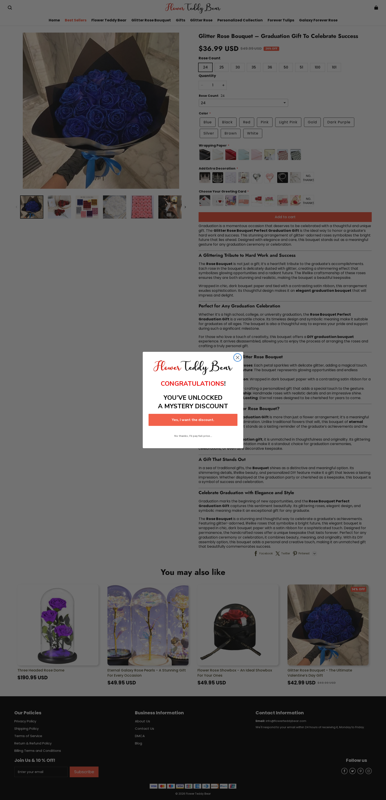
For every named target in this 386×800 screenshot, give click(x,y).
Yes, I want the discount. (193, 419)
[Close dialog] (237, 357)
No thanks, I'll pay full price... (193, 436)
